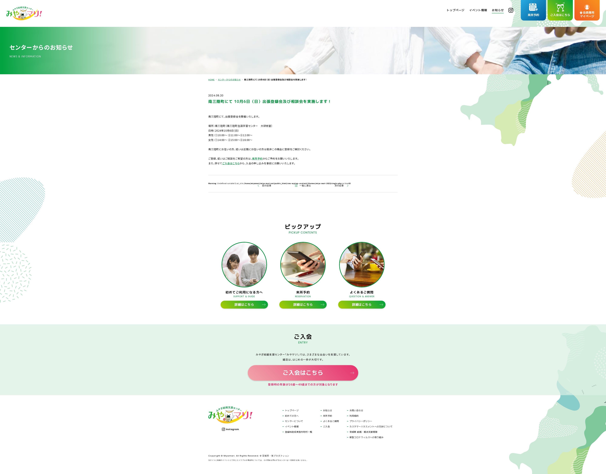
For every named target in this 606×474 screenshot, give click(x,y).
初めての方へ (292, 416)
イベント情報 (292, 426)
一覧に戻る (305, 185)
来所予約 (257, 158)
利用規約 (354, 416)
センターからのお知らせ (229, 79)
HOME (211, 79)
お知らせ (327, 410)
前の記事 (266, 185)
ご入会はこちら (231, 163)
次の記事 (339, 185)
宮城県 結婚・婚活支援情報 (363, 432)
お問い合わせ (356, 410)
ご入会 (326, 426)
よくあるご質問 (331, 421)
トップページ (292, 410)
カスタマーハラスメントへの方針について (371, 426)
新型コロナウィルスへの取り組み (366, 437)
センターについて (294, 421)
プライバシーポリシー (361, 421)
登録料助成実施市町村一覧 (298, 432)
